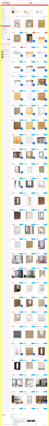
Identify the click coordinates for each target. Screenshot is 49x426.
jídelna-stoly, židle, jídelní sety (5, 30)
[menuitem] (3, 5)
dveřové (3, 23)
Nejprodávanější (24, 16)
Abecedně (29, 16)
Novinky (2, 13)
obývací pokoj (3, 15)
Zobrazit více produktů (29, 14)
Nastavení (16, 424)
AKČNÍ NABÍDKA (3, 11)
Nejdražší (21, 16)
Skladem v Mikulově (4, 10)
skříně (2, 19)
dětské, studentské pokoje (4, 28)
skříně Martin (3, 20)
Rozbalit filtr (5, 47)
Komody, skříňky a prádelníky (5, 18)
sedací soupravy (3, 14)
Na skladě (3, 46)
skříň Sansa (3, 21)
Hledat (8, 39)
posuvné (3, 22)
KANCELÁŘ (3, 31)
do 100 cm (3, 24)
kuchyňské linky (3, 29)
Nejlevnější (17, 16)
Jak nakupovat (18, 0)
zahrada (2, 35)
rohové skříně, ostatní (4, 27)
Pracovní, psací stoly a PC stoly (5, 32)
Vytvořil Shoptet (46, 424)
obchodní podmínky (24, 0)
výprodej (2, 12)
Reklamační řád (28, 0)
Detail (34, 32)
